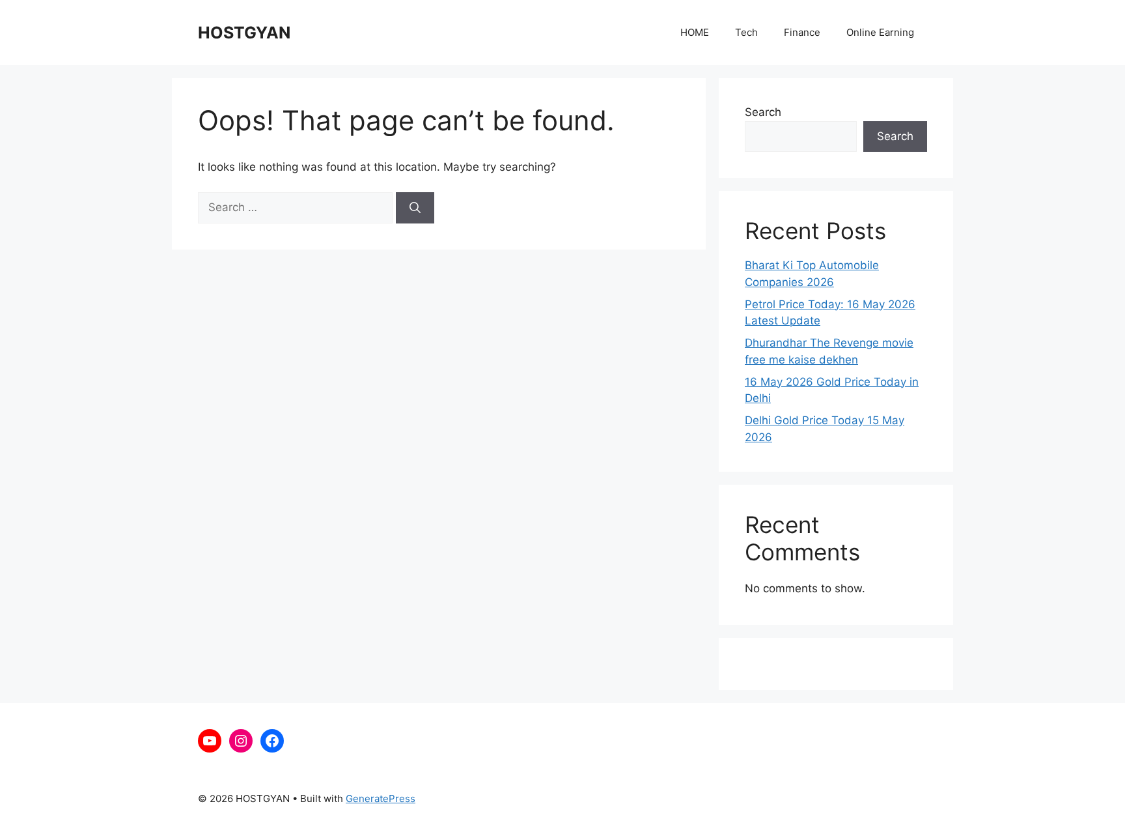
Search (763, 112)
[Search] (415, 207)
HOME (694, 32)
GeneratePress (380, 798)
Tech (746, 32)
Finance (802, 32)
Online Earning (880, 32)
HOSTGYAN (244, 32)
